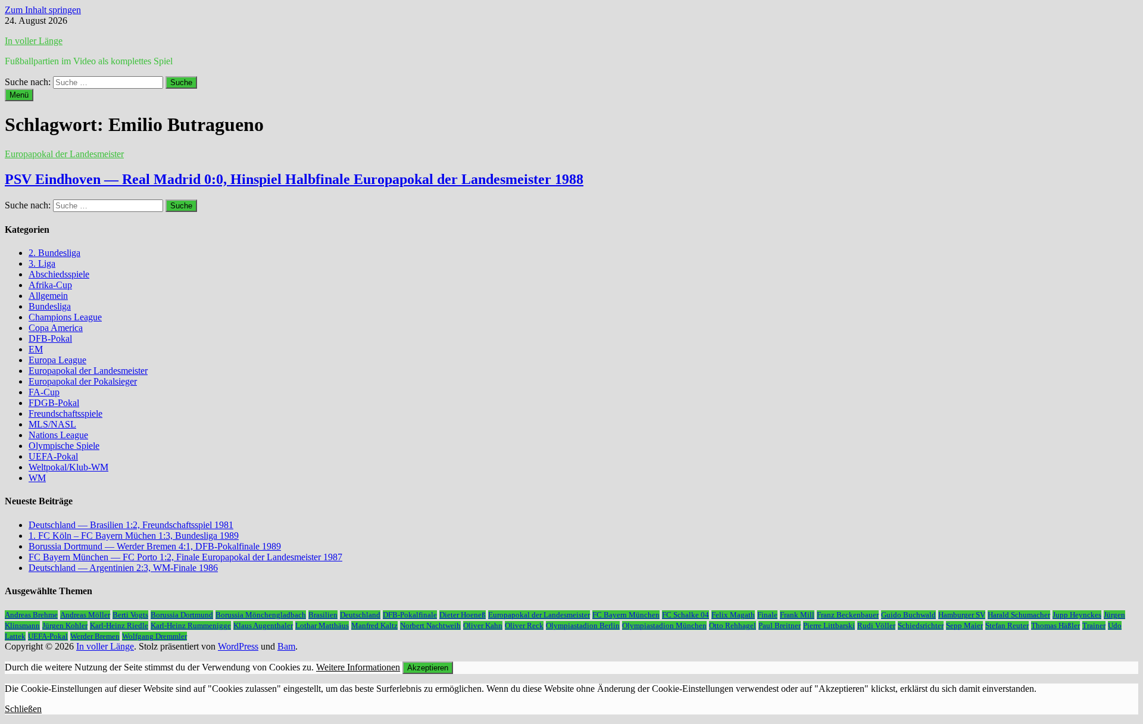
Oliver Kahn (482, 625)
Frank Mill (797, 614)
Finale (767, 614)
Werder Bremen (95, 636)
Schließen (23, 709)
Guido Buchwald (908, 614)
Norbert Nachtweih (430, 625)
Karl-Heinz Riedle (119, 625)
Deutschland (360, 614)
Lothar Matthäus (322, 625)
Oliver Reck (524, 625)
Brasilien (323, 614)
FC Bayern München (626, 614)
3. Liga (42, 263)
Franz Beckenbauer (848, 614)
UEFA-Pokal (53, 456)
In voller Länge (34, 41)
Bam (286, 646)
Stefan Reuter (1007, 625)
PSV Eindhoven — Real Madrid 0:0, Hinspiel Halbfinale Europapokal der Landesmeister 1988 (294, 179)
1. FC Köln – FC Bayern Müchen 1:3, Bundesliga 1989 (134, 535)
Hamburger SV (961, 614)
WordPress (238, 646)
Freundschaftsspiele (65, 413)
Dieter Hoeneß (462, 614)
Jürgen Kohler (65, 625)
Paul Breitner (779, 625)
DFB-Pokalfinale (410, 614)
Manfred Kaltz (374, 625)
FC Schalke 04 (685, 614)
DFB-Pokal (50, 338)
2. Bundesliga (54, 253)
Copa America (56, 328)
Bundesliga (50, 306)
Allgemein (48, 296)
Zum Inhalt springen (43, 10)
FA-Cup (44, 392)
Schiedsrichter (921, 625)
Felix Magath (733, 614)
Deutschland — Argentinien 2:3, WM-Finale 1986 (123, 568)
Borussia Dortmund (182, 614)
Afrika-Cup (50, 285)
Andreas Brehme (31, 614)
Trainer (1093, 625)
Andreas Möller (85, 614)
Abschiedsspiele (59, 274)
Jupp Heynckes (1077, 614)
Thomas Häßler (1055, 625)
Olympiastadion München (664, 625)
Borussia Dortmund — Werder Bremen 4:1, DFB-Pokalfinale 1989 (155, 546)
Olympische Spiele (64, 446)
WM (37, 478)
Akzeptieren (427, 667)
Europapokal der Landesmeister (64, 154)
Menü (19, 94)
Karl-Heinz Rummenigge (191, 625)
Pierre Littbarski (829, 625)
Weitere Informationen (358, 667)
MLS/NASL (52, 424)
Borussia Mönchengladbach (261, 614)
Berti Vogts (130, 614)
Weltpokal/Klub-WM (68, 467)
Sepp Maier (964, 625)
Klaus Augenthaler (263, 625)
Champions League (65, 317)
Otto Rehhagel (732, 625)
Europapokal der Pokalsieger (83, 381)
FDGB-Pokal (54, 403)
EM (36, 349)
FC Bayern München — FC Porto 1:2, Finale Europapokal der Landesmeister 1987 (185, 557)
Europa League (57, 360)
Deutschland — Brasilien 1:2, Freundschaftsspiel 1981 (131, 525)
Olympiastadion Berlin (583, 625)
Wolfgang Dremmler (154, 636)
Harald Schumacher (1019, 614)
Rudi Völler (876, 625)
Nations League (58, 435)
